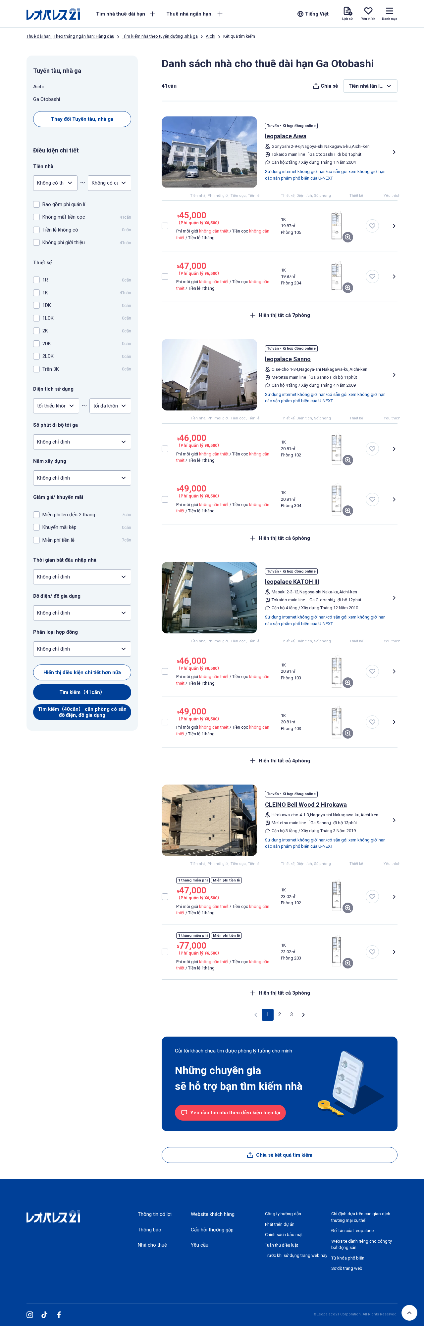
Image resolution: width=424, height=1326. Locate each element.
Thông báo (149, 1230)
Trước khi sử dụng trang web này (296, 1255)
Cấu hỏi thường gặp (212, 1230)
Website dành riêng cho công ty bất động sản (361, 1244)
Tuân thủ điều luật (281, 1245)
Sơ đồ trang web (346, 1268)
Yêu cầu (199, 1245)
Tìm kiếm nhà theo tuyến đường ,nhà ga (160, 36)
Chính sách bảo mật (284, 1234)
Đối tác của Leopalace (352, 1230)
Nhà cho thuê (152, 1245)
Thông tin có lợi (155, 1214)
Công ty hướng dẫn (283, 1213)
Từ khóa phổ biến (347, 1258)
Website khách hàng (213, 1214)
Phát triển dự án (279, 1224)
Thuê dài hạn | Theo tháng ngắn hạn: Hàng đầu (70, 36)
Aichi (210, 36)
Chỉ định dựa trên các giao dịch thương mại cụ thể (360, 1217)
